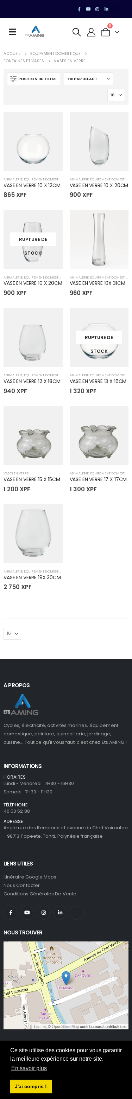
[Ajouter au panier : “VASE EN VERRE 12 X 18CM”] (51, 319)
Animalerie (13, 179)
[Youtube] (88, 9)
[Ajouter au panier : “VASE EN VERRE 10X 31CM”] (117, 221)
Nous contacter (22, 885)
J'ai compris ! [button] (31, 1086)
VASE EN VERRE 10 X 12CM (32, 185)
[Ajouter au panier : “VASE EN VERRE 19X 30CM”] (51, 515)
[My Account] (91, 32)
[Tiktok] (115, 9)
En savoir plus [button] (29, 1068)
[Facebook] (79, 9)
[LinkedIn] (106, 9)
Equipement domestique (45, 179)
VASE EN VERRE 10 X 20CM (99, 185)
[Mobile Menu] (15, 32)
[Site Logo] (34, 32)
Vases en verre (16, 473)
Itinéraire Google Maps (30, 877)
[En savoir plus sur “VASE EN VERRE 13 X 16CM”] (117, 319)
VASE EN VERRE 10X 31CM (97, 283)
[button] (77, 32)
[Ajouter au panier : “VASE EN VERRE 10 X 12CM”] (51, 123)
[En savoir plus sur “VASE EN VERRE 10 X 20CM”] (51, 221)
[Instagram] (97, 9)
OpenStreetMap (65, 1026)
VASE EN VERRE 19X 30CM (32, 577)
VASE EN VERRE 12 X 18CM (32, 381)
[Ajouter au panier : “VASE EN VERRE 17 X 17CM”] (117, 417)
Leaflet (40, 1026)
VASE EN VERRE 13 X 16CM (98, 381)
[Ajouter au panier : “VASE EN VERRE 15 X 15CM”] (51, 417)
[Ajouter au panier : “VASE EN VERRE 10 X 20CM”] (117, 123)
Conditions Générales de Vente (40, 893)
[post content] (33, 141)
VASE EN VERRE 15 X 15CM (32, 479)
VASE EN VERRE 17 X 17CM (98, 479)
